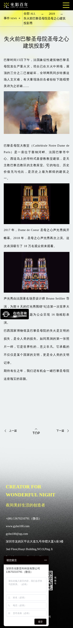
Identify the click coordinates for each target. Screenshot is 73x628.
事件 (10, 18)
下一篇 (60, 430)
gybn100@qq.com (17, 533)
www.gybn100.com (17, 526)
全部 (30, 13)
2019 (52, 13)
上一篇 (13, 430)
